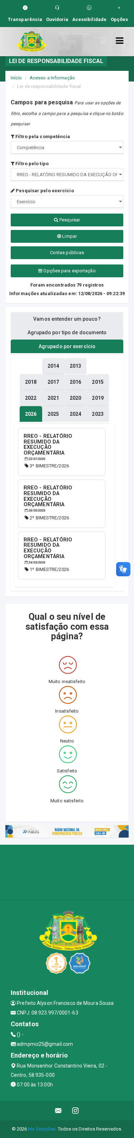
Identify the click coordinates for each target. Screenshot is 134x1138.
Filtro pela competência (42, 136)
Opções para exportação (68, 270)
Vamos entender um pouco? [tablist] (66, 319)
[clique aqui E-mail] (58, 1110)
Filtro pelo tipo (31, 163)
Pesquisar (69, 219)
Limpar (69, 236)
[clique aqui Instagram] (75, 1110)
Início (16, 77)
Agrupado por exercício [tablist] (67, 346)
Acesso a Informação (52, 77)
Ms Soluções (41, 1129)
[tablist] (31, 414)
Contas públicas (67, 252)
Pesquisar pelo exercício (44, 190)
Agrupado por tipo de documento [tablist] (67, 332)
